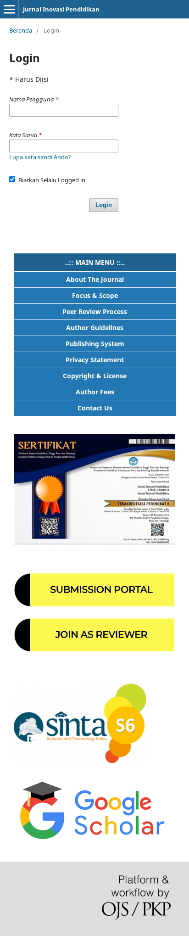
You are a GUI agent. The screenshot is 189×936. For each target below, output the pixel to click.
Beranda (20, 30)
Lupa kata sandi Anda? (40, 157)
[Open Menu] (9, 9)
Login (103, 205)
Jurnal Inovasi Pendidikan (61, 9)
